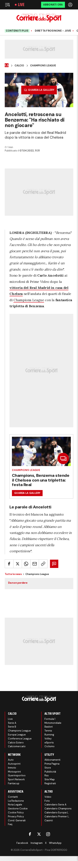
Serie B (12, 726)
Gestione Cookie (18, 808)
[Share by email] (34, 564)
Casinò (48, 820)
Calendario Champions (58, 808)
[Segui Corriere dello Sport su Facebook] (30, 834)
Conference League (20, 738)
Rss (46, 775)
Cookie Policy (16, 812)
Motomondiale (52, 722)
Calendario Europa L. (56, 812)
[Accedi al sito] (70, 4)
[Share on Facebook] (9, 564)
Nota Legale (15, 804)
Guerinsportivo (17, 775)
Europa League (17, 734)
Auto (11, 759)
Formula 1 (49, 719)
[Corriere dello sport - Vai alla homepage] (38, 18)
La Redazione (16, 800)
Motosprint (14, 771)
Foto (47, 800)
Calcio (19, 65)
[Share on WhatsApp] (26, 564)
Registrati (50, 783)
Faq (10, 824)
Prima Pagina (51, 763)
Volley (47, 738)
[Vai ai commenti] (54, 564)
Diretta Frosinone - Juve (53, 30)
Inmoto (12, 767)
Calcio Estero (16, 742)
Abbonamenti (52, 759)
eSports (49, 742)
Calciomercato (17, 746)
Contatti (13, 796)
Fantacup (13, 783)
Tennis (48, 730)
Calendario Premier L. (56, 816)
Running (49, 734)
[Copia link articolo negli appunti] (43, 564)
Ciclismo (49, 746)
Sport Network (16, 779)
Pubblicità (50, 771)
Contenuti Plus (17, 30)
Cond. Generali (17, 820)
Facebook (22, 843)
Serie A (12, 722)
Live (21, 5)
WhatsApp (55, 843)
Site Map (49, 779)
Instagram (37, 843)
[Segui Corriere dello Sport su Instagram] (48, 834)
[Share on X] (17, 564)
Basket (48, 726)
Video (47, 796)
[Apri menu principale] (7, 4)
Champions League (43, 65)
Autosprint (14, 763)
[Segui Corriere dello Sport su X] (39, 834)
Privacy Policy (16, 816)
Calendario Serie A (55, 804)
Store (47, 767)
